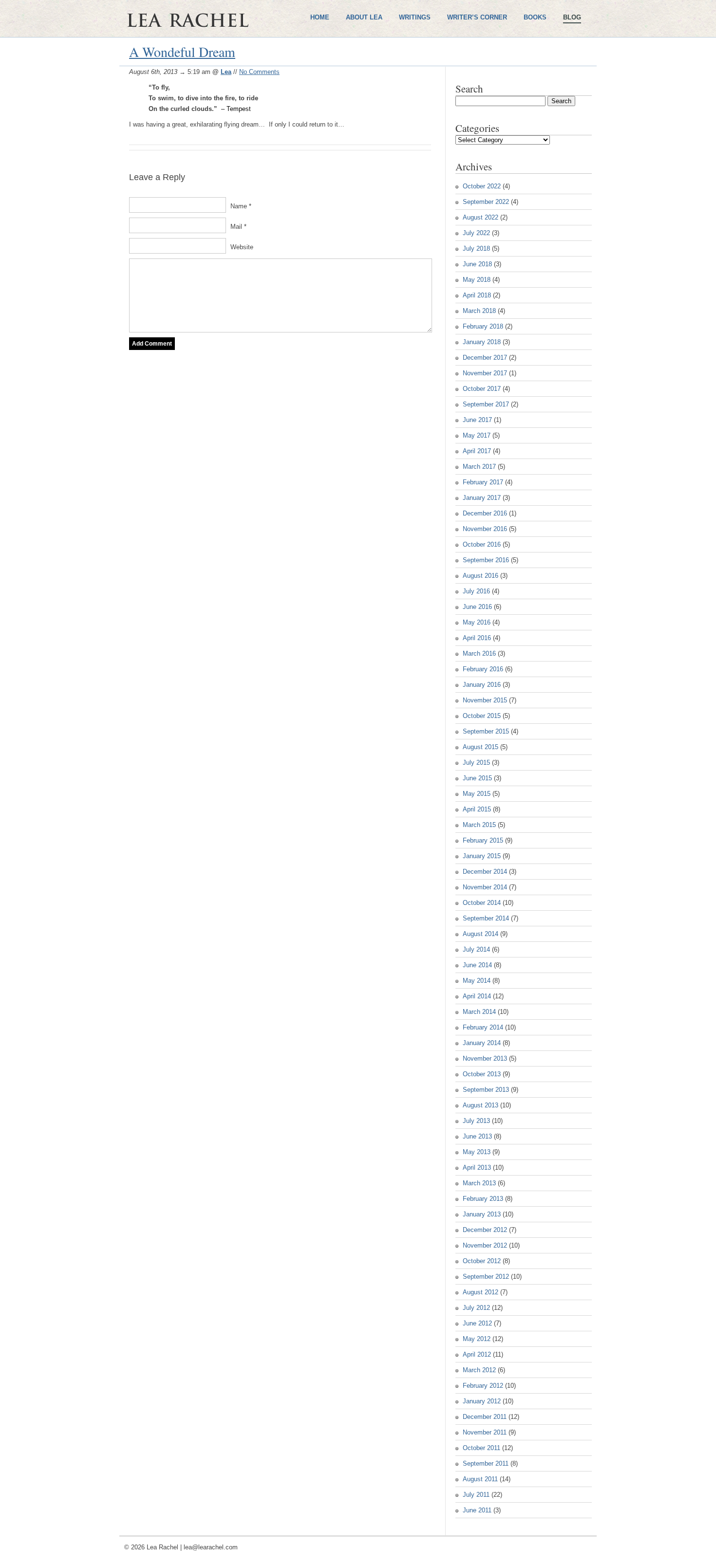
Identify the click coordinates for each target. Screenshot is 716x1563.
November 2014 (485, 887)
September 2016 (486, 560)
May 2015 (476, 793)
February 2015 (483, 840)
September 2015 (486, 731)
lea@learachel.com (211, 1547)
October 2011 (481, 1448)
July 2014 (476, 949)
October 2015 (482, 715)
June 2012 (477, 1323)
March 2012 (479, 1370)
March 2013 (479, 1183)
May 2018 (476, 279)
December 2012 (485, 1229)
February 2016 (483, 669)
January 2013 (482, 1214)
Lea (226, 71)
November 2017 (485, 373)
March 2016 (479, 653)
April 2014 (477, 996)
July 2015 (476, 762)
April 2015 (477, 809)
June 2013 (477, 1136)
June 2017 (477, 419)
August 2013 (480, 1105)
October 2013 (482, 1074)
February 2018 (483, 326)
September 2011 (486, 1463)
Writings (415, 17)
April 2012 (477, 1354)
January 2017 (482, 497)
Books (535, 17)
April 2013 (477, 1167)
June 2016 (477, 606)
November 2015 (485, 700)
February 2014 (483, 1027)
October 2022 (482, 186)
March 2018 (479, 310)
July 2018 (476, 248)
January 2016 (482, 684)
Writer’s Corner (477, 17)
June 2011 (477, 1510)
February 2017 (483, 482)
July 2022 (476, 233)
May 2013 (476, 1152)
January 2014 (482, 1043)
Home (319, 17)
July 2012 (476, 1307)
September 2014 (486, 918)
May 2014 (476, 980)
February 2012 (483, 1385)
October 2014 (482, 902)
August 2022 (480, 217)
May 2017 (476, 435)
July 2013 (476, 1120)
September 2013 (486, 1089)
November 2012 (485, 1245)
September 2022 (486, 201)
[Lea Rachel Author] (217, 52)
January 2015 (482, 856)
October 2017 (482, 388)
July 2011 (476, 1494)
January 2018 (482, 342)
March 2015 (479, 824)
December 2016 (485, 513)
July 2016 (476, 591)
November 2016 (485, 529)
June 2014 (477, 965)
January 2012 (482, 1401)
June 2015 (477, 778)
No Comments (259, 71)
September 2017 (486, 404)
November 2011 (485, 1432)
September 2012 (486, 1276)
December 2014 (485, 871)
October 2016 (482, 544)
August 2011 (480, 1479)
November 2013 (485, 1058)
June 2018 (477, 264)
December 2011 (485, 1416)
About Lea (364, 17)
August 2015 (480, 747)
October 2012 (482, 1261)
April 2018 (477, 295)
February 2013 (483, 1198)
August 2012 (480, 1292)
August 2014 (480, 934)
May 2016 (476, 622)
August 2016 (480, 575)
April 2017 (477, 451)
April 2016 (477, 638)
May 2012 (476, 1338)
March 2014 (479, 1011)
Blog (572, 17)
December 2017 (485, 357)
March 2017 (479, 466)
